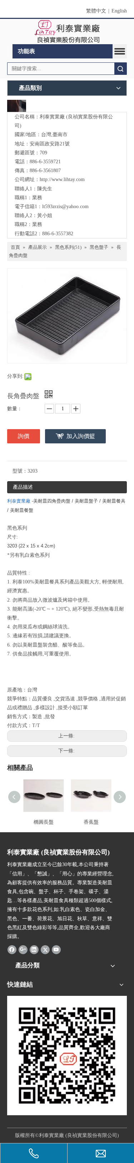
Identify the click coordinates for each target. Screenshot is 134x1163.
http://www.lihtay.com (62, 179)
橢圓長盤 (44, 822)
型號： (20, 471)
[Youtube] (56, 949)
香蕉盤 (91, 822)
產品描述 (23, 487)
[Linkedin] (34, 949)
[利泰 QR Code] (67, 1055)
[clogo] (67, 31)
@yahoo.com (75, 206)
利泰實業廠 (18, 501)
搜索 (120, 68)
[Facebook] (12, 949)
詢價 (23, 436)
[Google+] (23, 949)
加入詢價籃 (80, 436)
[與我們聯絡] (16, 105)
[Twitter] (45, 949)
